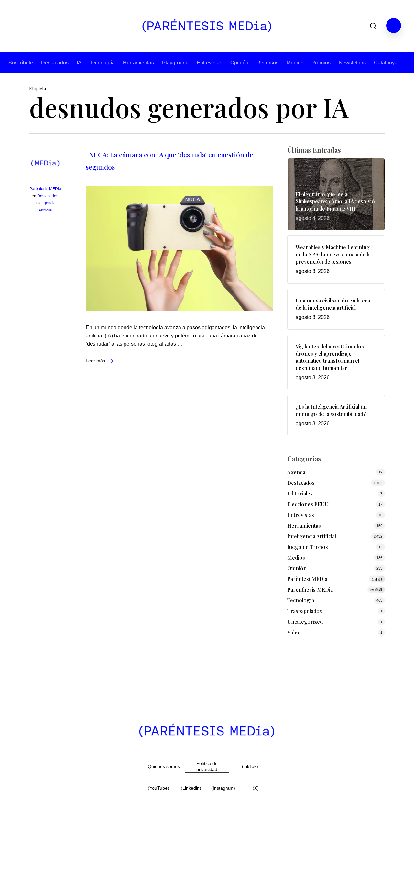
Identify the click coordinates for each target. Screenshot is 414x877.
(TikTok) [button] (250, 766)
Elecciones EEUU (308, 504)
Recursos (267, 62)
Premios (321, 62)
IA (79, 62)
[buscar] (373, 26)
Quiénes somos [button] (164, 766)
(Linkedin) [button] (191, 788)
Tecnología (102, 62)
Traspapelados (304, 611)
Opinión (239, 62)
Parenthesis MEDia (335, 589)
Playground (175, 62)
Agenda (296, 472)
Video (294, 632)
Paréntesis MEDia (45, 189)
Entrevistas (209, 62)
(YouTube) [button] (158, 788)
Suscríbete (20, 62)
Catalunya (386, 62)
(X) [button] (256, 788)
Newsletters (352, 62)
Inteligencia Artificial (311, 536)
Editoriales (300, 493)
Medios (295, 62)
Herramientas (138, 62)
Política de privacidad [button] (207, 766)
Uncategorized (305, 621)
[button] (393, 26)
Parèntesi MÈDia (335, 578)
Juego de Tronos (307, 546)
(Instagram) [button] (223, 788)
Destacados (55, 62)
